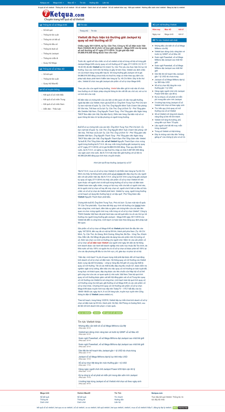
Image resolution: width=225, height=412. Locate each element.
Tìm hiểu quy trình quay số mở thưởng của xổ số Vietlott (168, 109)
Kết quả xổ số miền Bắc (53, 94)
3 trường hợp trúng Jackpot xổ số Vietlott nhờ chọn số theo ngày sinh (110, 381)
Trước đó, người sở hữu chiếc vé (92, 61)
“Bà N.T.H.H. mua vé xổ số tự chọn (93, 171)
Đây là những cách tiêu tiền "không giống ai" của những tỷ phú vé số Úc (170, 135)
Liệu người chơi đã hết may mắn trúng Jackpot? (168, 126)
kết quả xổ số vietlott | (46, 407)
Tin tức (83, 2)
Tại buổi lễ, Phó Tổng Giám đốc (91, 141)
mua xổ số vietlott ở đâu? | (142, 407)
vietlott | (127, 407)
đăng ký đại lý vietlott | (163, 407)
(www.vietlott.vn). (105, 294)
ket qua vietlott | (117, 407)
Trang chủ (84, 30)
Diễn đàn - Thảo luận (52, 108)
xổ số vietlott (111, 61)
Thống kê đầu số (50, 44)
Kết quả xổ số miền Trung (54, 99)
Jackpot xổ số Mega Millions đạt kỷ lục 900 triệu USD (103, 356)
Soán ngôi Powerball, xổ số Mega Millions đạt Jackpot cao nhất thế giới (111, 338)
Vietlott (111, 171)
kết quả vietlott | (104, 407)
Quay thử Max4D (50, 83)
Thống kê (44, 399)
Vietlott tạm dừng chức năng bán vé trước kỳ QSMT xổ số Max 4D (109, 331)
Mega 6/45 (58, 2)
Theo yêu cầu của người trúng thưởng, (94, 88)
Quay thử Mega (50, 62)
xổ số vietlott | (79, 407)
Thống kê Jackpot (51, 53)
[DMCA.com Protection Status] (180, 407)
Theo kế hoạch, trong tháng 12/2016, (93, 300)
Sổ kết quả (47, 30)
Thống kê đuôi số (50, 48)
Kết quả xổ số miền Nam (53, 104)
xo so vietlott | (91, 407)
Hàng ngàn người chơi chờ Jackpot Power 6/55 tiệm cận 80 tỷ (107, 369)
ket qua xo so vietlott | (64, 407)
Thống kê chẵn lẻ (50, 58)
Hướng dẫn (94, 2)
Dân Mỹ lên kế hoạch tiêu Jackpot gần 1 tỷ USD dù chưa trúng (107, 350)
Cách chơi (44, 402)
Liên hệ (106, 2)
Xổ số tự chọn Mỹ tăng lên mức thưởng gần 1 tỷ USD (103, 362)
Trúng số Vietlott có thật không (167, 131)
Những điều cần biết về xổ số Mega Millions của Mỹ (102, 325)
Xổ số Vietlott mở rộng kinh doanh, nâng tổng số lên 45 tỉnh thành (169, 115)
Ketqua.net (44, 2)
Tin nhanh (118, 397)
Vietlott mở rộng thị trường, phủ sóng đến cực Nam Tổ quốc (168, 121)
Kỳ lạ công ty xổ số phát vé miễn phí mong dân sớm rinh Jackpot (108, 375)
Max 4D (71, 2)
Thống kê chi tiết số (51, 39)
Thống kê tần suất (51, 34)
